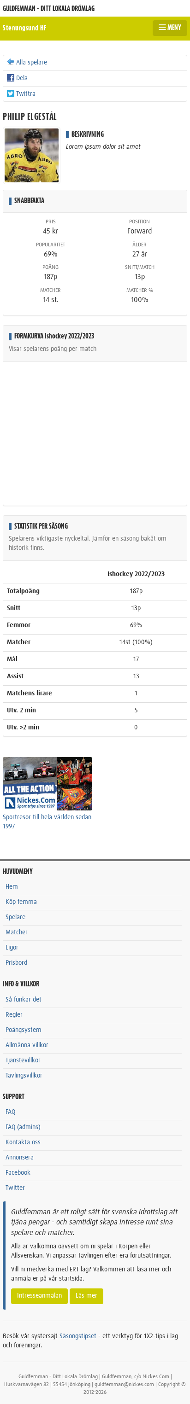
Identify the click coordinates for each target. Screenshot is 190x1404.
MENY (173, 27)
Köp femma (21, 902)
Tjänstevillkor (23, 1060)
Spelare (15, 917)
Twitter (15, 1188)
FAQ (10, 1112)
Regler (14, 1015)
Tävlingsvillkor (24, 1075)
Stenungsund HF (24, 28)
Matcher (17, 932)
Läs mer (86, 1296)
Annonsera (20, 1157)
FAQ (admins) (23, 1127)
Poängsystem (24, 1030)
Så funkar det (24, 999)
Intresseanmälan (39, 1296)
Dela (22, 78)
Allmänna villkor (27, 1045)
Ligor (12, 947)
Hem (12, 887)
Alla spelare (31, 62)
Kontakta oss (23, 1142)
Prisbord (16, 963)
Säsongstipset (77, 1336)
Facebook (18, 1173)
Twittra (26, 93)
